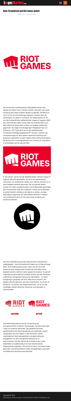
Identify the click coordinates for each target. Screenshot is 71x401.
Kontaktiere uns (45, 397)
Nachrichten (31, 14)
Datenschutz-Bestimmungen (12, 397)
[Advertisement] (27, 34)
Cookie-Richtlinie (28, 397)
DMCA (37, 397)
